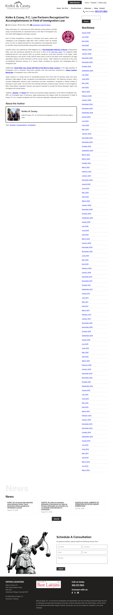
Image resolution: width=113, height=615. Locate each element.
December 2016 (87, 323)
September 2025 (87, 70)
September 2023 (87, 150)
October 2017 (86, 285)
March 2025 (86, 91)
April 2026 (85, 45)
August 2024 (86, 117)
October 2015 (86, 382)
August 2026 (86, 33)
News (96, 8)
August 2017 (86, 293)
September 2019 (87, 218)
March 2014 (86, 462)
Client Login (103, 2)
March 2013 (86, 470)
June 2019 (85, 230)
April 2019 (85, 234)
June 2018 (85, 256)
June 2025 (85, 79)
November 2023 (87, 142)
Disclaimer (9, 598)
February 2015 (86, 415)
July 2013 (85, 466)
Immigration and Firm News (41, 25)
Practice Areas (76, 8)
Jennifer (15, 93)
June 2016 (85, 348)
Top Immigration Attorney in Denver (54, 49)
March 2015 (86, 411)
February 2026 (87, 49)
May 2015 (85, 403)
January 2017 (86, 319)
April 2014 (85, 457)
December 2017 (87, 277)
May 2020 (85, 192)
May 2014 (85, 453)
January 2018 (86, 272)
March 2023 (86, 155)
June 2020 (85, 188)
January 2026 (86, 54)
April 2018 (85, 264)
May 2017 (85, 302)
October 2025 (86, 66)
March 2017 (86, 310)
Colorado (13, 125)
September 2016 (87, 335)
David (24, 93)
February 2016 (86, 365)
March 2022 (86, 159)
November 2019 (87, 209)
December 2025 (87, 58)
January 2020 (86, 205)
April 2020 (85, 197)
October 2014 (86, 432)
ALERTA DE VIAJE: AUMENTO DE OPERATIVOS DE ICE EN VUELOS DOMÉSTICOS (87, 504)
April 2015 (85, 407)
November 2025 (87, 62)
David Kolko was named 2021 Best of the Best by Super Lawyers (37, 68)
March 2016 (86, 361)
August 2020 (86, 184)
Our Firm (65, 8)
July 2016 (85, 344)
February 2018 (86, 268)
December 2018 (87, 247)
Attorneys (87, 8)
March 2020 (86, 201)
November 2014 (87, 428)
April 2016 (85, 356)
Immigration (32, 125)
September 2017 (87, 289)
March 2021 (86, 167)
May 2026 (85, 41)
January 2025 (86, 100)
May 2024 (85, 129)
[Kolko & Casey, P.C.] (18, 9)
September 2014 (87, 436)
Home (59, 8)
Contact (102, 8)
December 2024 (87, 104)
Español (93, 2)
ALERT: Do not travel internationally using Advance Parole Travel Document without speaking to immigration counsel (20, 505)
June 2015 (85, 399)
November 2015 (87, 378)
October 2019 (86, 213)
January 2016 (86, 369)
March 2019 (86, 239)
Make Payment (75, 2)
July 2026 (85, 37)
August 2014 (86, 441)
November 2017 (87, 281)
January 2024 (86, 134)
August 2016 (86, 340)
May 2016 (85, 352)
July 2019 (85, 226)
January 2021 (86, 176)
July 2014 (85, 445)
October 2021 (86, 163)
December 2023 (87, 138)
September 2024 (87, 112)
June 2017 (85, 298)
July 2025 (85, 75)
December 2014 (87, 424)
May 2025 (85, 83)
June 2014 (85, 449)
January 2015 (86, 420)
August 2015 (86, 390)
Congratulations (21, 125)
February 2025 (87, 96)
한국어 (87, 2)
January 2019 (86, 243)
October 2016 (86, 331)
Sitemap (15, 598)
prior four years (56, 52)
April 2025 (85, 87)
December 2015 (87, 373)
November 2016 (87, 327)
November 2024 (87, 108)
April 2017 (85, 306)
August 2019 (86, 222)
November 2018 (87, 251)
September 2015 (87, 386)
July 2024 (85, 121)
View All (56, 519)
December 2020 (87, 180)
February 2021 (86, 171)
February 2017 (86, 314)
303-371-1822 (101, 11)
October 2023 (86, 146)
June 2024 (85, 125)
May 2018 (85, 260)
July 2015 (85, 394)
